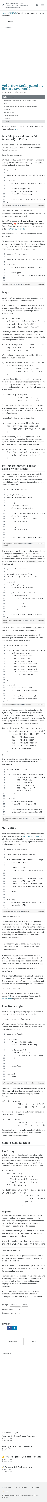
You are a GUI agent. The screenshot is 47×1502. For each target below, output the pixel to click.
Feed (6, 1492)
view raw (41, 205)
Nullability (6, 109)
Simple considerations (11, 115)
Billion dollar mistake (31, 836)
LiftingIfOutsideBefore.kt (12, 544)
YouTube (35, 1487)
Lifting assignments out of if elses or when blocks (20, 106)
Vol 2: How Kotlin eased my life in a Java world (22, 87)
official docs (7, 999)
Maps (5, 103)
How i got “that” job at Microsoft (17, 1446)
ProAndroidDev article (16, 229)
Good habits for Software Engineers (19, 1436)
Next (34, 1341)
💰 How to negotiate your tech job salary (21, 1457)
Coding (18, 1309)
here (16, 129)
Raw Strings (7, 118)
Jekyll (30, 1495)
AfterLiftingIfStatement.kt (12, 620)
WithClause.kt (8, 205)
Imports (6, 121)
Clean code (15, 1305)
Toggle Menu (8, 27)
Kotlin (25, 1305)
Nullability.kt (7, 911)
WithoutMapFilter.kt (10, 1083)
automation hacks (17, 5)
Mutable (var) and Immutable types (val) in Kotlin (19, 100)
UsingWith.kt (8, 284)
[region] (23, 186)
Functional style (8, 112)
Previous (12, 1341)
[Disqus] (23, 1389)
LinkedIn (7, 1487)
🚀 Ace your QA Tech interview (17, 1467)
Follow (10, 21)
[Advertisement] (23, 57)
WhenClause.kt (8, 705)
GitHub (27, 205)
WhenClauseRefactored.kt (12, 818)
